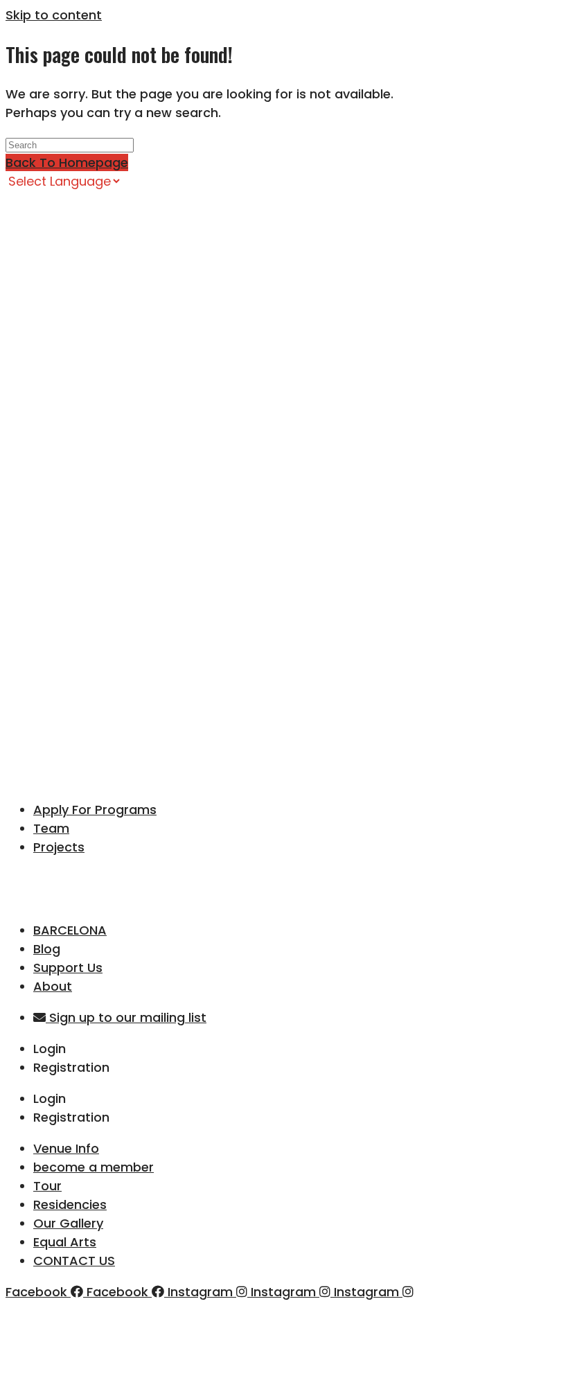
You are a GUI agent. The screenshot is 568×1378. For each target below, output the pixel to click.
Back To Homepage (67, 162)
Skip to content (54, 15)
